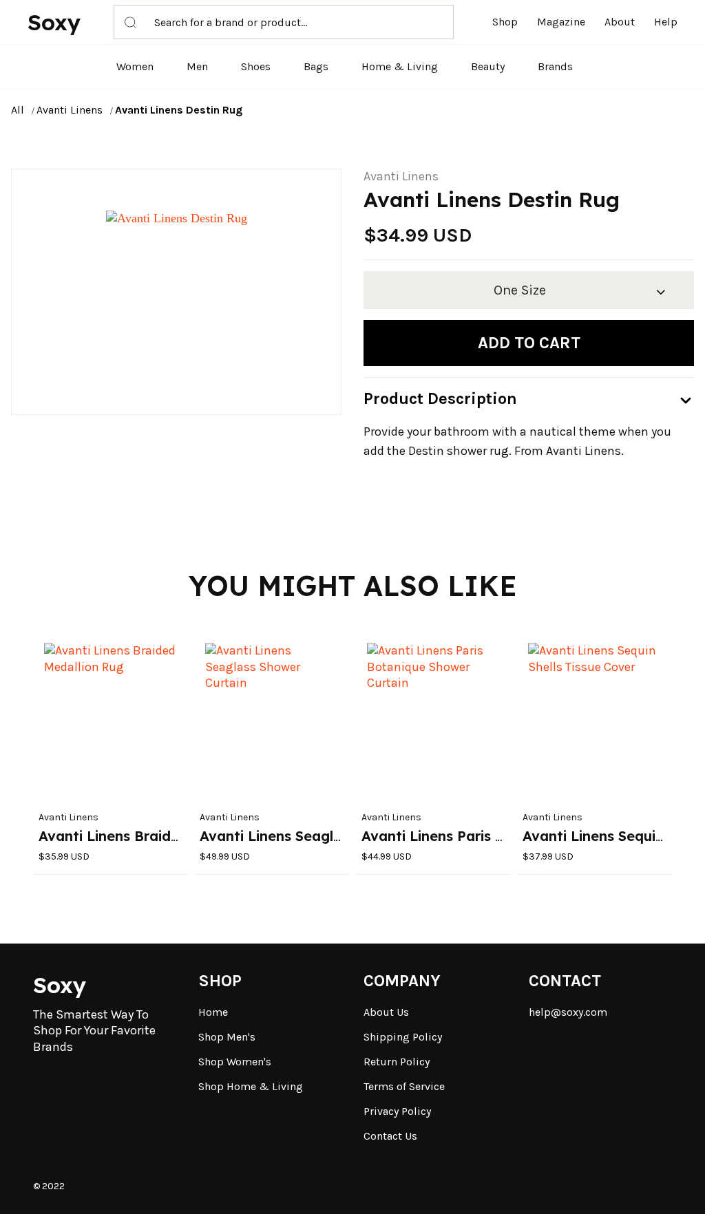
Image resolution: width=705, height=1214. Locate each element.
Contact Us (390, 1135)
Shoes (256, 66)
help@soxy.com (568, 1012)
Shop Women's (234, 1061)
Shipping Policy (403, 1036)
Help (665, 21)
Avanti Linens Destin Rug (178, 109)
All (17, 109)
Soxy (54, 22)
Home (213, 1012)
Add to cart (529, 342)
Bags (316, 66)
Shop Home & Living (250, 1086)
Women (135, 66)
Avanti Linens (69, 109)
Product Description (440, 398)
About (619, 21)
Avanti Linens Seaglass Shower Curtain (332, 835)
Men (197, 66)
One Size (520, 290)
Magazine (561, 21)
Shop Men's (226, 1036)
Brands (555, 66)
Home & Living (399, 66)
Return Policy (397, 1061)
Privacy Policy (397, 1111)
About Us (386, 1012)
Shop (505, 21)
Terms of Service (404, 1086)
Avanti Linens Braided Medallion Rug (164, 835)
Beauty (488, 66)
